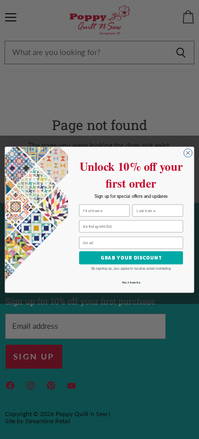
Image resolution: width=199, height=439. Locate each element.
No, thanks (131, 282)
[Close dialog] (188, 152)
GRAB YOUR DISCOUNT (131, 257)
